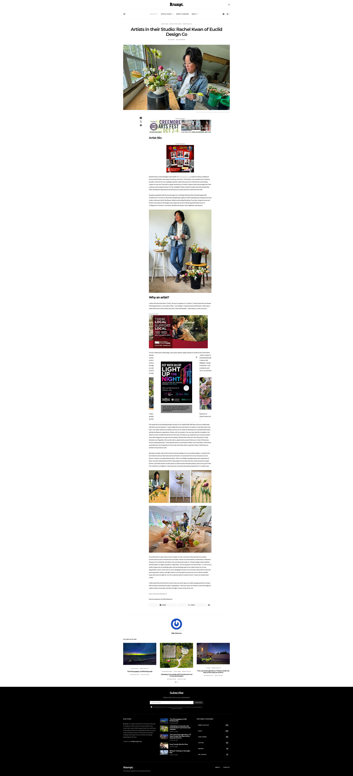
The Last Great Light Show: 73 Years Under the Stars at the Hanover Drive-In (213, 671)
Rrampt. (128, 767)
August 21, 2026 (182, 679)
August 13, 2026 (174, 746)
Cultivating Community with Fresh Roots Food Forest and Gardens (176, 675)
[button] (175, 682)
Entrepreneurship (167, 671)
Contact (226, 767)
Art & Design (164, 24)
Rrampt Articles (187, 24)
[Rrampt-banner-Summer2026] (180, 126)
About (194, 14)
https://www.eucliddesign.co (158, 593)
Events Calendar (182, 14)
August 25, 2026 (145, 674)
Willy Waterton (180, 39)
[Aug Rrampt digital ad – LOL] (180, 158)
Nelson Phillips (134, 674)
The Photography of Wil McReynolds (139, 671)
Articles (153, 14)
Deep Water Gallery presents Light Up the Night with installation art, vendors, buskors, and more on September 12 (175, 409)
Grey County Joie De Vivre (179, 744)
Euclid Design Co (183, 177)
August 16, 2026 (219, 675)
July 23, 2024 (171, 39)
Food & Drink (177, 671)
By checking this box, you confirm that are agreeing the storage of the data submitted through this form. (177, 708)
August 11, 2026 (174, 754)
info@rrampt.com (136, 741)
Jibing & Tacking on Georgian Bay (180, 751)
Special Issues (166, 14)
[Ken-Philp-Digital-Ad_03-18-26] (178, 331)
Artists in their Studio (175, 24)
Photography (134, 668)
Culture (208, 668)
